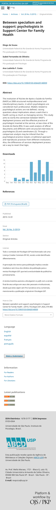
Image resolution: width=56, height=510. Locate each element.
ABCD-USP (38, 457)
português (9, 343)
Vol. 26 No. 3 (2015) (28, 14)
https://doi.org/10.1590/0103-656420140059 (27, 83)
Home (5, 14)
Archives (14, 14)
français (7, 339)
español (7, 335)
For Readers (9, 372)
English (7, 331)
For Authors (9, 376)
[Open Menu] (2, 8)
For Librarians (9, 380)
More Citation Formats (14, 315)
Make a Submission (14, 356)
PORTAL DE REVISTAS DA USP (15, 4)
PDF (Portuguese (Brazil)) (17, 204)
